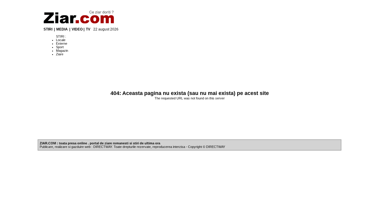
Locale (60, 40)
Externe (61, 43)
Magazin (62, 50)
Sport (60, 47)
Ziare (59, 54)
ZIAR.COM (48, 143)
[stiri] (80, 23)
